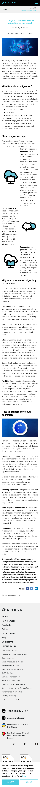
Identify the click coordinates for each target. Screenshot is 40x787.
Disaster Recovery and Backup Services (17, 688)
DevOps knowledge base (11, 595)
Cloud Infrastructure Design (12, 662)
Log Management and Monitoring (14, 684)
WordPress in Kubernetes (11, 699)
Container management (11, 677)
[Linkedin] (14, 744)
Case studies (8, 633)
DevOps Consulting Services (12, 669)
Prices (5, 629)
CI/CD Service (7, 673)
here (24, 776)
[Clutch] (25, 744)
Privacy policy (9, 646)
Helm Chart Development (11, 681)
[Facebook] (3, 744)
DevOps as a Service (10, 651)
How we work (8, 621)
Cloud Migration (8, 658)
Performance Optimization (12, 692)
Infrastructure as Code (10, 666)
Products (6, 625)
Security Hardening (9, 696)
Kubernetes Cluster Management (14, 654)
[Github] (36, 744)
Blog (4, 637)
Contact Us (7, 641)
